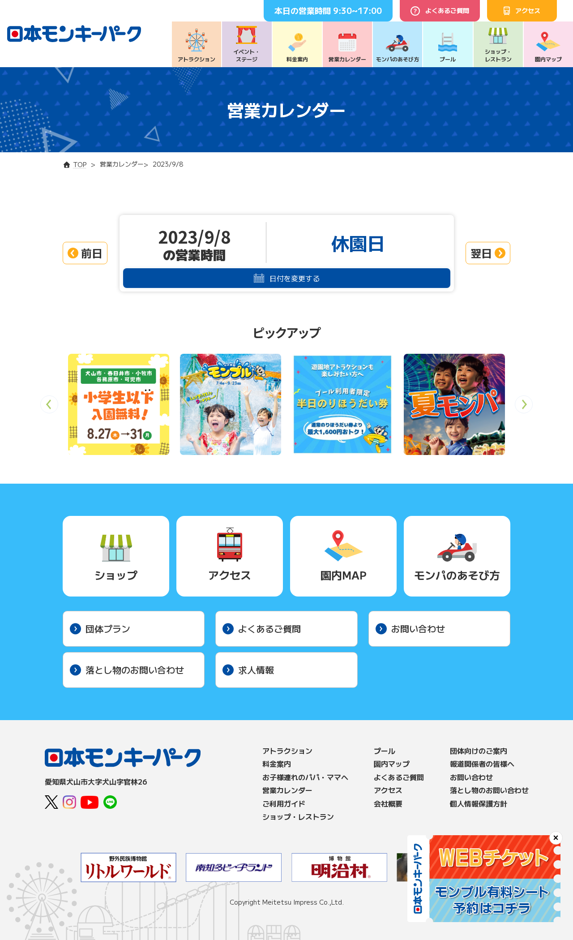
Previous (49, 407)
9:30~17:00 (357, 10)
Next (524, 407)
